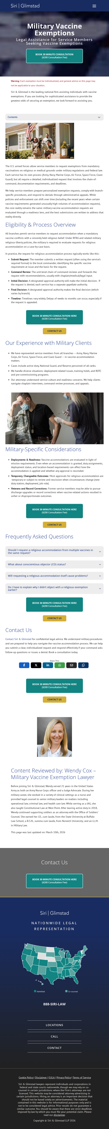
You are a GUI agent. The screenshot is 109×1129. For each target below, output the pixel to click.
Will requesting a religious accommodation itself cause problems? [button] (48, 575)
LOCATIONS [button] (54, 1025)
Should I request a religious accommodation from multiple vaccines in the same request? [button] (50, 551)
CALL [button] (54, 1036)
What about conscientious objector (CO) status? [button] (37, 564)
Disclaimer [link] (41, 1077)
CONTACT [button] (54, 1047)
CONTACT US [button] (54, 331)
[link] (25, 5)
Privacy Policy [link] (63, 1077)
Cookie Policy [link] (26, 1077)
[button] (94, 6)
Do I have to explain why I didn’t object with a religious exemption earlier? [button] (48, 589)
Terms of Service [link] (82, 1077)
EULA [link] (51, 1077)
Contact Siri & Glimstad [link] (18, 639)
